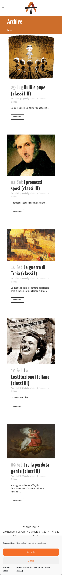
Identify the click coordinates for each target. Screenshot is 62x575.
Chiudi (31, 560)
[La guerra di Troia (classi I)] (31, 245)
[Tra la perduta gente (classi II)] (31, 441)
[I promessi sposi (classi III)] (31, 155)
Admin (32, 99)
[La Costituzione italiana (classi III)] (31, 341)
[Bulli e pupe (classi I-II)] (31, 57)
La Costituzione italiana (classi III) (30, 377)
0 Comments (42, 99)
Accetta (31, 552)
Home (9, 30)
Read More (17, 117)
